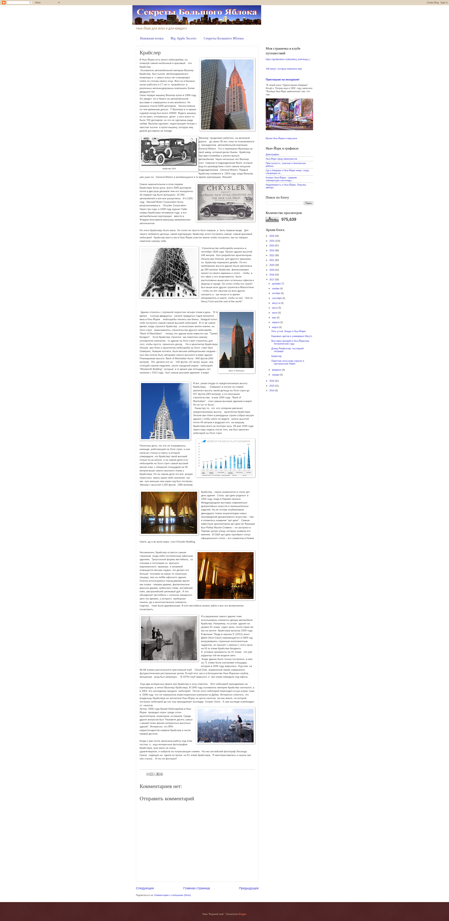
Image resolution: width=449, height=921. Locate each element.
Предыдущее (249, 888)
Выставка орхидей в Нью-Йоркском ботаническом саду (290, 342)
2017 (272, 279)
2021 (272, 260)
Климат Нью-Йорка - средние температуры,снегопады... (281, 179)
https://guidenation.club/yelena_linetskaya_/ (288, 59)
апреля (276, 322)
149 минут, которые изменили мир (284, 68)
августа (276, 303)
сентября (277, 298)
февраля (277, 370)
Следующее (145, 888)
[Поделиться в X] (154, 774)
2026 (272, 236)
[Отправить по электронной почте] (148, 774)
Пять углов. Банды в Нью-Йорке (288, 331)
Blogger (242, 914)
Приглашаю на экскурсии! (282, 79)
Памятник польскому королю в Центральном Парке (287, 362)
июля (275, 307)
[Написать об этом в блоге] (151, 774)
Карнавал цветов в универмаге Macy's (291, 336)
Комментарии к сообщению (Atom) (172, 895)
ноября (276, 288)
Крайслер (276, 356)
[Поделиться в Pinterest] (161, 774)
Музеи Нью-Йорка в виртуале (281, 138)
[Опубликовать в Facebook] (158, 774)
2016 (272, 381)
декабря (276, 283)
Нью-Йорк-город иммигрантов (281, 159)
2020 (272, 265)
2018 (272, 274)
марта (275, 327)
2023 (272, 250)
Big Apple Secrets (183, 38)
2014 (272, 390)
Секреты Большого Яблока (224, 38)
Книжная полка (151, 38)
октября (276, 293)
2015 (272, 385)
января (276, 374)
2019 (272, 270)
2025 (272, 241)
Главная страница (196, 888)
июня (275, 312)
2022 (272, 255)
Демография (272, 154)
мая (274, 317)
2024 (272, 245)
